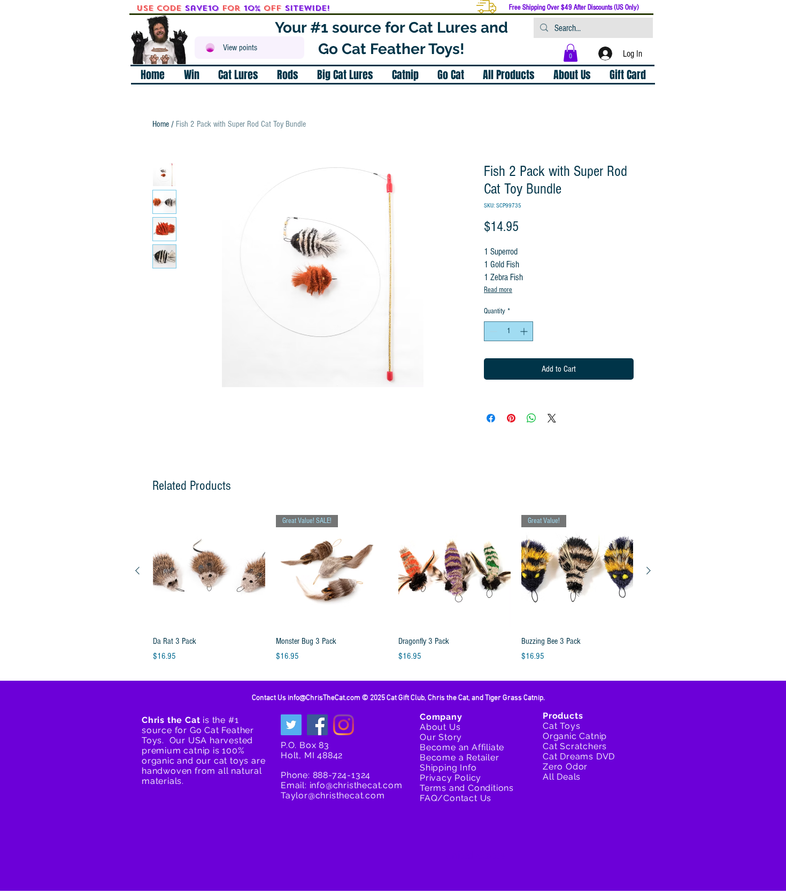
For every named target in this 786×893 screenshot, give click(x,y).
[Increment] (524, 331)
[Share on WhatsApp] (531, 418)
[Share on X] (551, 418)
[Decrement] (492, 331)
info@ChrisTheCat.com (324, 698)
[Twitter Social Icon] (291, 724)
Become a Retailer (459, 757)
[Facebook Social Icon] (317, 724)
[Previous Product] (137, 570)
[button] (570, 52)
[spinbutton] (508, 331)
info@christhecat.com (356, 785)
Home (160, 124)
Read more (498, 290)
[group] (393, 588)
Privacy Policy (450, 778)
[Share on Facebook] (490, 418)
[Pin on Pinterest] (511, 418)
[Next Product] (648, 570)
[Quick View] (209, 571)
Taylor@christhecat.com (333, 795)
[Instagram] (343, 724)
